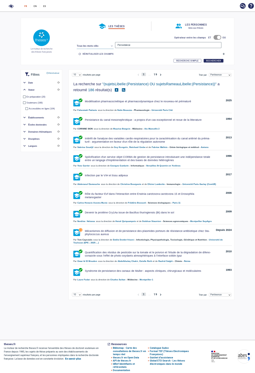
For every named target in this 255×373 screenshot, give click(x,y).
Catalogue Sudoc (159, 348)
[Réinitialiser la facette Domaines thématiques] (58, 132)
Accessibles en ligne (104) (42, 108)
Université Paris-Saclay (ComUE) (199, 184)
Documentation (121, 370)
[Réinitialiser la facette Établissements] (58, 117)
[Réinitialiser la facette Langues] (58, 146)
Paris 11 (177, 203)
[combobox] (95, 45)
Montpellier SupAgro (201, 221)
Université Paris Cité (162, 110)
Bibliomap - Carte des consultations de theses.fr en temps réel (129, 351)
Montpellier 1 (146, 279)
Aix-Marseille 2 (152, 129)
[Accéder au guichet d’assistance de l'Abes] (242, 6)
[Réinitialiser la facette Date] (58, 83)
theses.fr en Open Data (126, 357)
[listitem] (242, 6)
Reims (187, 261)
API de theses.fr (122, 360)
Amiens (205, 147)
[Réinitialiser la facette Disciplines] (58, 139)
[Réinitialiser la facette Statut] (58, 90)
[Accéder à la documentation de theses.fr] (251, 6)
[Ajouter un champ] (224, 54)
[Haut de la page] (242, 363)
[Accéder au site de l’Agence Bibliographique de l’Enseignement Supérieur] (241, 357)
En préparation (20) (35, 96)
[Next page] (160, 74)
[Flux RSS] (123, 90)
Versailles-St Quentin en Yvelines (163, 165)
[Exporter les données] (116, 90)
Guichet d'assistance (161, 357)
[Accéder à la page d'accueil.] (41, 38)
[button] (11, 6)
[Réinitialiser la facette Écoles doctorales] (58, 125)
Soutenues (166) (34, 102)
